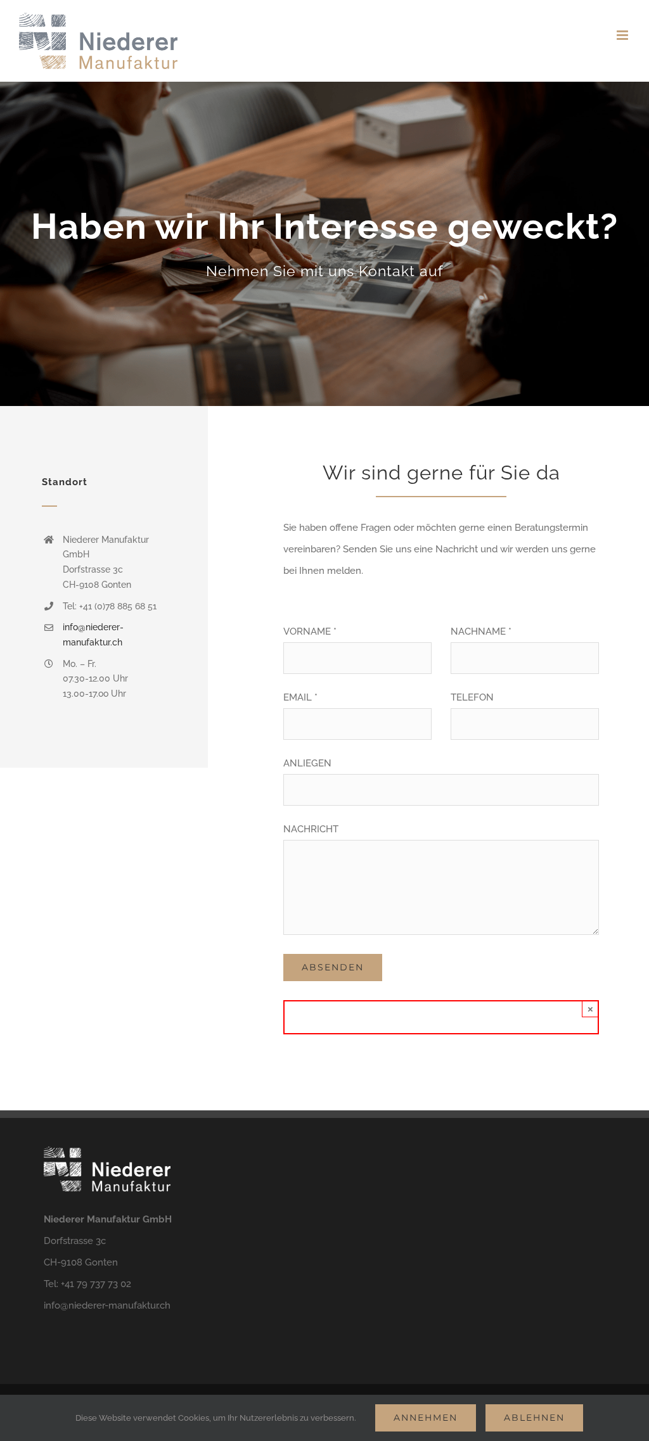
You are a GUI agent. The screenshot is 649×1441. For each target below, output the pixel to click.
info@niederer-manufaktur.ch (107, 1305)
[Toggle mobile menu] (623, 35)
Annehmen (426, 1417)
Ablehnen (534, 1417)
